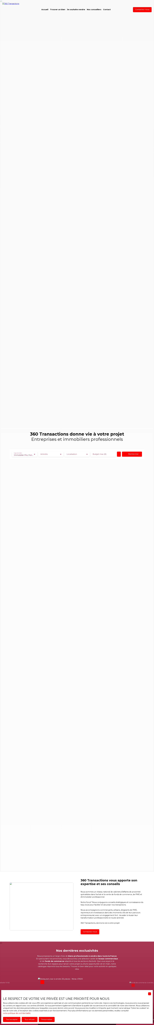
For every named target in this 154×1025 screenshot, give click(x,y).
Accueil (44, 9)
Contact (107, 9)
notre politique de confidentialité (16, 1013)
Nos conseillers (94, 9)
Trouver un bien (57, 9)
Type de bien (18, 453)
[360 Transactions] (14, 9)
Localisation (72, 454)
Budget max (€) (99, 454)
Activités (44, 454)
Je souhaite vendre (76, 9)
